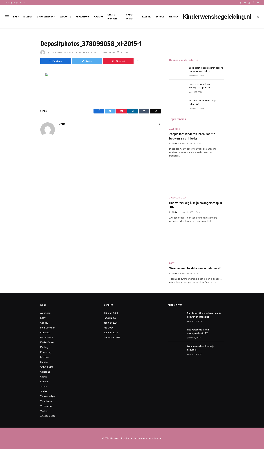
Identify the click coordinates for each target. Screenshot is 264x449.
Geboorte (65, 17)
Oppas (43, 376)
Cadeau (98, 17)
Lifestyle (44, 357)
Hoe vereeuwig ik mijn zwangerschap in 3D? (200, 85)
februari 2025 (111, 322)
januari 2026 (110, 318)
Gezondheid (46, 337)
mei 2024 (108, 327)
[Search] (258, 16)
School (160, 17)
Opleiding (45, 371)
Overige (44, 381)
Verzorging (46, 406)
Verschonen (46, 401)
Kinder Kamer (129, 17)
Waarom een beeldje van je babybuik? (202, 102)
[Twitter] (30, 90)
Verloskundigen (48, 396)
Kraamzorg (83, 17)
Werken (173, 17)
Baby (16, 17)
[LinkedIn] (30, 97)
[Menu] (7, 16)
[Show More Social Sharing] (137, 61)
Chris (52, 52)
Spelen (44, 391)
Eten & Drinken (112, 17)
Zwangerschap (46, 17)
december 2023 (112, 337)
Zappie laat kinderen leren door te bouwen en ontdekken (206, 69)
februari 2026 (111, 313)
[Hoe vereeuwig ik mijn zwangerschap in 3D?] (177, 88)
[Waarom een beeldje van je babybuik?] (177, 104)
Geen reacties (109, 52)
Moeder (27, 17)
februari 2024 (111, 332)
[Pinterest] (30, 104)
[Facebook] (30, 83)
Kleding (146, 17)
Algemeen (174, 128)
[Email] (30, 111)
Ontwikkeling (46, 367)
